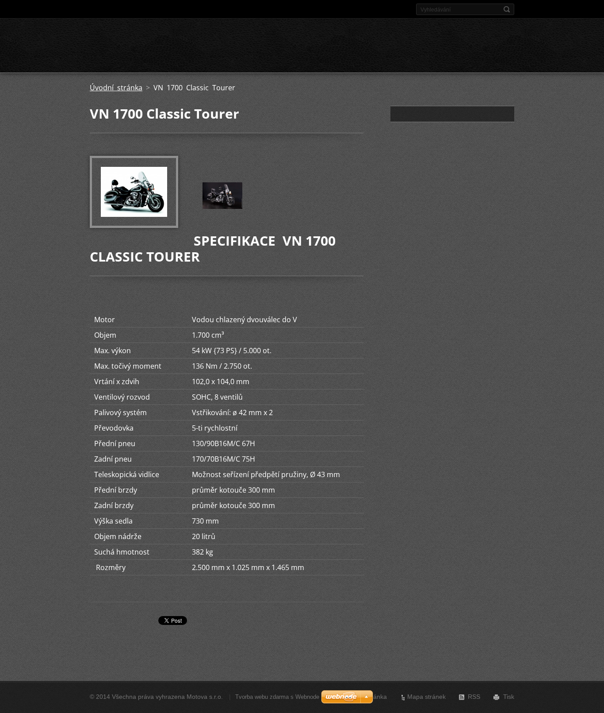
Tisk (508, 696)
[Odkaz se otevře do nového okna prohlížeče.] (134, 225)
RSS (474, 696)
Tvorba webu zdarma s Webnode (277, 697)
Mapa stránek (426, 696)
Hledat (507, 9)
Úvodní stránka (116, 87)
